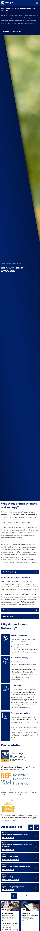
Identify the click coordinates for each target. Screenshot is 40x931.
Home (3, 263)
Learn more (17, 31)
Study (9, 263)
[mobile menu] (37, 3)
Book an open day (9, 571)
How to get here (9, 609)
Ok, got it (6, 31)
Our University (9, 616)
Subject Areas (17, 263)
